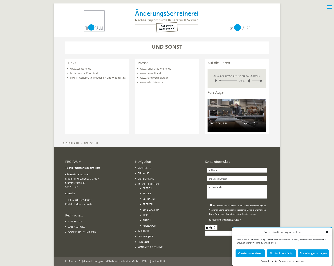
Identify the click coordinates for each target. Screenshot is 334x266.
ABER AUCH (149, 225)
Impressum (298, 261)
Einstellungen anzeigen (313, 253)
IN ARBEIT (143, 231)
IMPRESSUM (75, 221)
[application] (237, 80)
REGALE (147, 193)
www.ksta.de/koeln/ (151, 82)
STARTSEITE (144, 167)
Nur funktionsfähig (281, 253)
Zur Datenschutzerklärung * (225, 219)
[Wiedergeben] (215, 80)
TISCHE (147, 215)
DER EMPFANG (146, 178)
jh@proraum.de (83, 204)
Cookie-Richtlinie (269, 261)
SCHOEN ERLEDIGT (148, 184)
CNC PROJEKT (145, 236)
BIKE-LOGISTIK (151, 209)
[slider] (256, 80)
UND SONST (145, 242)
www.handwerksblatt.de (154, 77)
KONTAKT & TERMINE (150, 247)
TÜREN (147, 220)
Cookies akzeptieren (250, 253)
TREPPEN (148, 204)
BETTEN (147, 188)
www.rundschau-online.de (155, 68)
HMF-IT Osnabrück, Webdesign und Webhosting (98, 77)
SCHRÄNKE (149, 198)
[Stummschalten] (249, 80)
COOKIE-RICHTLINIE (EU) (82, 232)
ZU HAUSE (143, 173)
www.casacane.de (80, 68)
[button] (327, 232)
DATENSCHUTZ (76, 226)
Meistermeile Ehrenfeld (84, 73)
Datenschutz (285, 261)
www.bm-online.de (151, 73)
